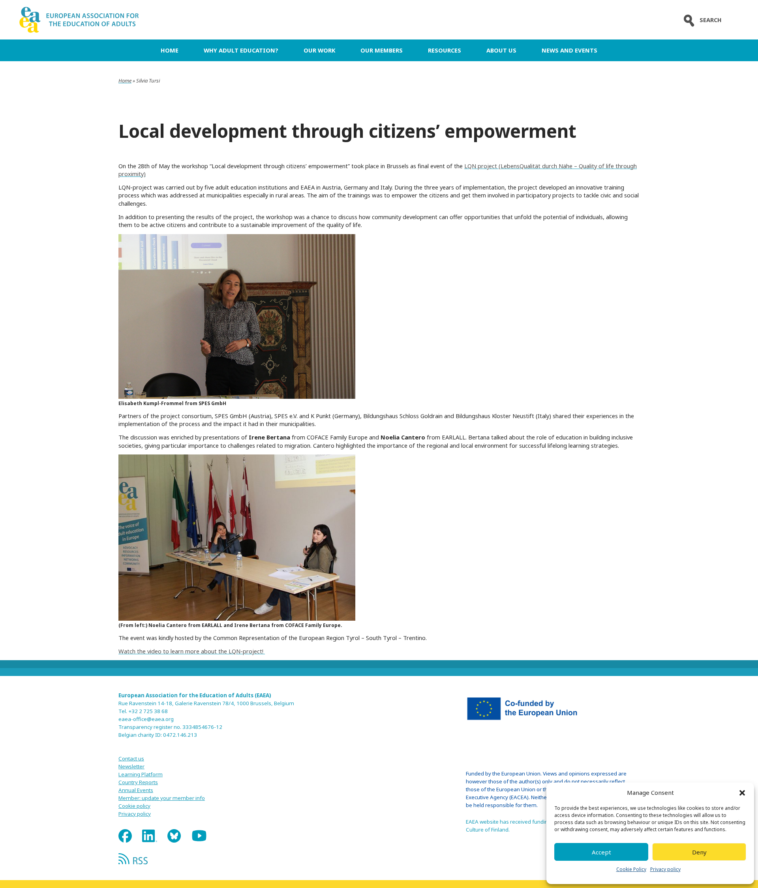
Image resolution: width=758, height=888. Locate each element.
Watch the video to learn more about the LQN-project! (191, 651)
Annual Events (135, 790)
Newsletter (131, 766)
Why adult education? (241, 50)
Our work (319, 50)
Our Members (381, 50)
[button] (742, 793)
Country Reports (138, 782)
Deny (699, 852)
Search (711, 20)
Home (169, 50)
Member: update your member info (161, 798)
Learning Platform (140, 774)
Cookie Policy (631, 869)
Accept (601, 852)
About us (501, 50)
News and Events (569, 50)
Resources (444, 50)
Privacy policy (665, 869)
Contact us (131, 758)
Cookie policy (134, 805)
